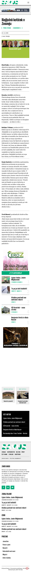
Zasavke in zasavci (17, 282)
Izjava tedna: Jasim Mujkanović (18, 279)
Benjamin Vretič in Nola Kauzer (19, 318)
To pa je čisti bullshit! (19, 289)
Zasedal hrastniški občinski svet (23, 401)
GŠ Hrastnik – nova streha (18, 309)
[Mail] (8, 487)
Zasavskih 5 (17, 28)
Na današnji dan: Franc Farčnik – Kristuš (15, 433)
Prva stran (7, 28)
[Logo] (10, 2)
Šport (13, 302)
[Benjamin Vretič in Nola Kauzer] (6, 319)
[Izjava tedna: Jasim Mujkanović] (6, 279)
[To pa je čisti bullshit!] (6, 289)
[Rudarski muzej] (15, 337)
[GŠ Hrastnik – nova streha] (6, 309)
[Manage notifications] (27, 568)
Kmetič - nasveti (16, 291)
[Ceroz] (15, 260)
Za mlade (14, 312)
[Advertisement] (15, 365)
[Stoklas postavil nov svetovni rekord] (6, 299)
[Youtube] (12, 487)
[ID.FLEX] (15, 10)
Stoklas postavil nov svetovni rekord (18, 298)
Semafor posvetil (8, 401)
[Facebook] (3, 487)
